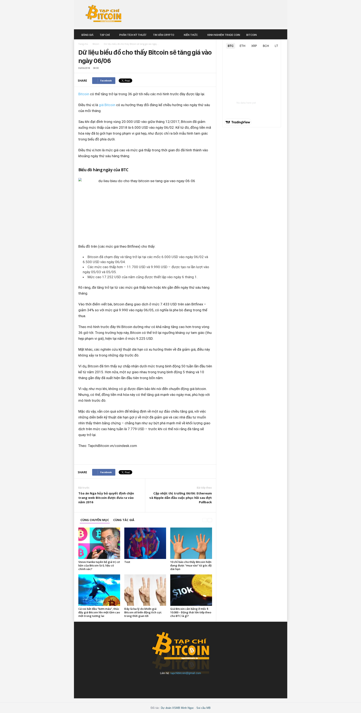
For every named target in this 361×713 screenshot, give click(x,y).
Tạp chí (105, 34)
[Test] (145, 543)
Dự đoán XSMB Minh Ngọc (177, 707)
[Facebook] (152, 683)
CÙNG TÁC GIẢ (123, 520)
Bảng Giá (87, 34)
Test (127, 562)
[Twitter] (209, 683)
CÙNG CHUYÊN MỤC (94, 520)
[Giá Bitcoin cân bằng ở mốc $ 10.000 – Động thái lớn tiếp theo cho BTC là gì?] (191, 590)
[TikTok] (200, 683)
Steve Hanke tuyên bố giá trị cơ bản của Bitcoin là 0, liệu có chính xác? (99, 565)
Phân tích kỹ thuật (133, 34)
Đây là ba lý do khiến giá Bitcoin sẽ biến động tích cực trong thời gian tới (143, 612)
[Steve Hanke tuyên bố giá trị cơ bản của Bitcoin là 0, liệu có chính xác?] (99, 543)
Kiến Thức (191, 34)
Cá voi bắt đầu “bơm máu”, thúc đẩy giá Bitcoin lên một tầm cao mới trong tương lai (99, 612)
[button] (281, 34)
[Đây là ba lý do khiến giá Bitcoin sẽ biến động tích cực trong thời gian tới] (145, 590)
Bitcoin (251, 34)
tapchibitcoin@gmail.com (185, 673)
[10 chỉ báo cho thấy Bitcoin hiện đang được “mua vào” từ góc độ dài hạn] (191, 543)
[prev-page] (204, 520)
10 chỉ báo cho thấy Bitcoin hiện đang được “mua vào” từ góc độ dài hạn (191, 565)
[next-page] (210, 520)
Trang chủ (83, 43)
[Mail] (171, 683)
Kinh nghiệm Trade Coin (223, 34)
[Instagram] (162, 683)
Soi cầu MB (203, 707)
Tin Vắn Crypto (163, 34)
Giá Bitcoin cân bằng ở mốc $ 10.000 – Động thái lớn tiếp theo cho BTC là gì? (190, 612)
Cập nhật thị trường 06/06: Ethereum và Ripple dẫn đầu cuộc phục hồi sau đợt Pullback (180, 497)
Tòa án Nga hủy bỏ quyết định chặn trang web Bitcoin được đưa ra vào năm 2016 (106, 497)
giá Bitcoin (107, 105)
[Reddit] (181, 683)
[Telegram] (190, 683)
